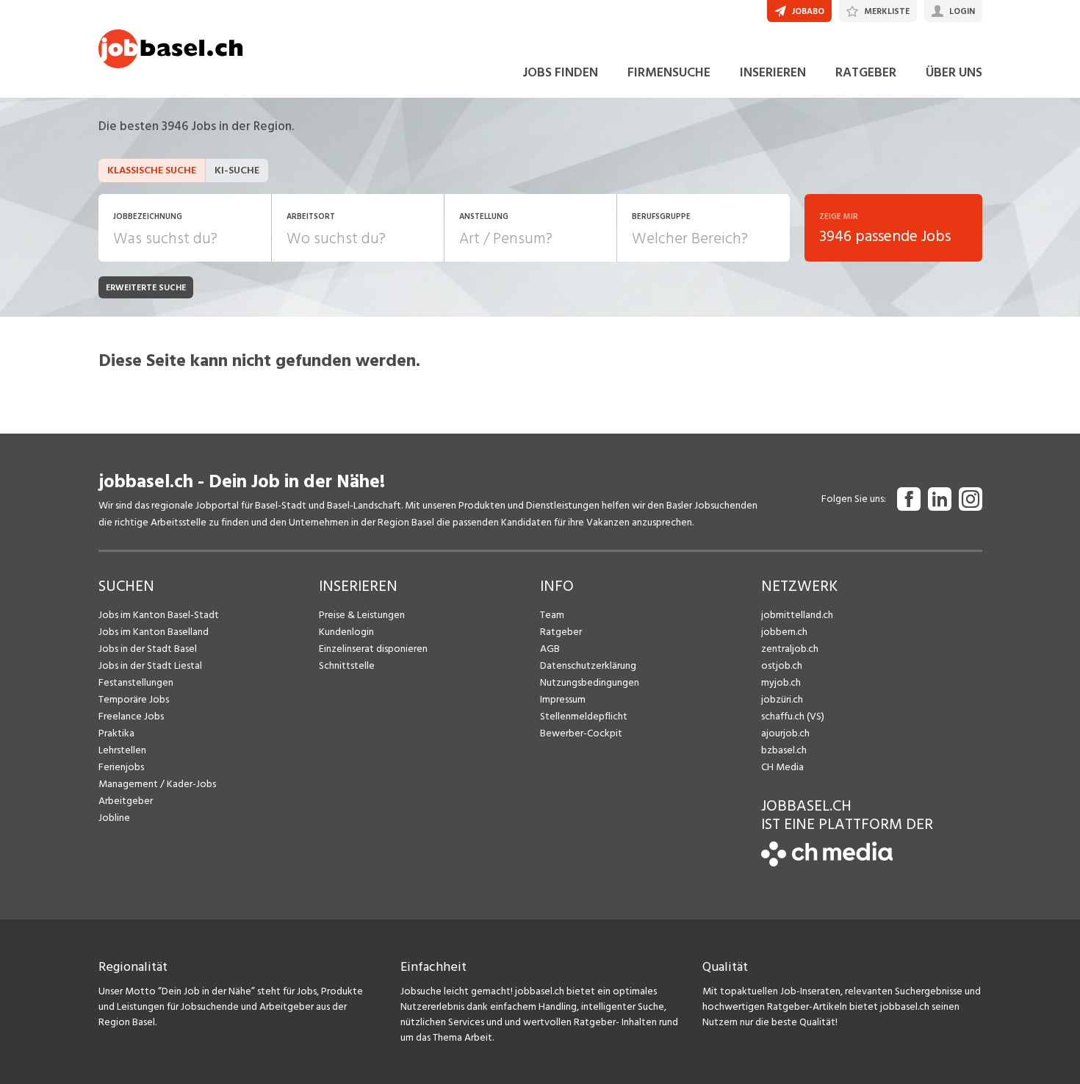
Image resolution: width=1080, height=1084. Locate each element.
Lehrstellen (122, 750)
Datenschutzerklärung (588, 665)
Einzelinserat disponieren (373, 648)
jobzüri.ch (782, 699)
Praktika (116, 733)
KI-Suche (237, 170)
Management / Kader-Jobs (157, 783)
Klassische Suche (151, 170)
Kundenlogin (346, 631)
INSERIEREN (773, 72)
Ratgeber (561, 631)
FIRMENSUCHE (668, 72)
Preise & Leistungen (362, 614)
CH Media (782, 766)
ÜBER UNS (954, 72)
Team (552, 614)
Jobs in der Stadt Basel (147, 648)
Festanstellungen (135, 682)
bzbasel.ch (784, 750)
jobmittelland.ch (797, 614)
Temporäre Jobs (133, 699)
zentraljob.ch (789, 648)
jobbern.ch (784, 631)
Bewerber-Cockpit (581, 733)
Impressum (563, 699)
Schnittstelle (347, 665)
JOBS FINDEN (560, 72)
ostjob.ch (781, 665)
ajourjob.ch (785, 733)
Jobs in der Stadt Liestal (150, 665)
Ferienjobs (121, 766)
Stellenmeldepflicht (583, 716)
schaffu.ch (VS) (792, 716)
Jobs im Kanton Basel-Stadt (158, 614)
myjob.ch (781, 682)
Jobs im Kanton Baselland (153, 631)
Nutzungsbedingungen (589, 682)
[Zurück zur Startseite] (827, 863)
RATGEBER (865, 72)
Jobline (114, 817)
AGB (550, 648)
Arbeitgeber (125, 800)
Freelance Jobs (131, 716)
